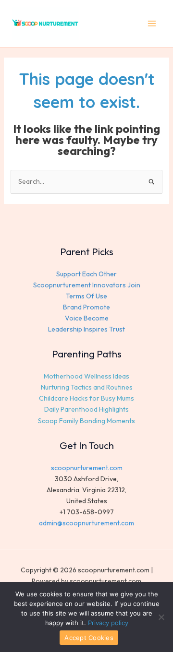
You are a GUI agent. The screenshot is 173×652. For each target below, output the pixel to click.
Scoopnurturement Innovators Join (86, 285)
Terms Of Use (86, 296)
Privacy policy (108, 623)
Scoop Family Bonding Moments (86, 420)
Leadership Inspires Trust (86, 329)
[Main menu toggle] (151, 24)
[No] (161, 617)
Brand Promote (86, 307)
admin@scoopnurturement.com (86, 523)
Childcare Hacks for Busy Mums (86, 398)
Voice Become (87, 318)
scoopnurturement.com (87, 467)
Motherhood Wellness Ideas (86, 376)
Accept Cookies (88, 637)
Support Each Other (86, 274)
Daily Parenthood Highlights (86, 409)
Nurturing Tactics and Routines (87, 387)
